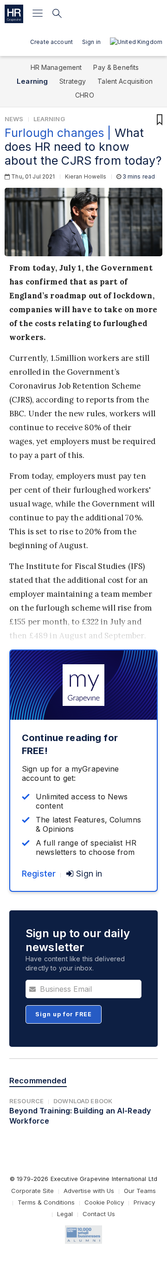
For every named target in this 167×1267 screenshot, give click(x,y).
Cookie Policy (104, 1202)
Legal (65, 1214)
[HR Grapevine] (14, 14)
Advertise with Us (89, 1190)
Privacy (144, 1202)
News (14, 119)
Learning (32, 81)
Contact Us (99, 1214)
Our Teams (140, 1190)
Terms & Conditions (46, 1202)
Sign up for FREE (63, 1014)
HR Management (56, 67)
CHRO (84, 95)
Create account (51, 41)
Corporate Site (32, 1190)
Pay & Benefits (116, 67)
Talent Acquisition (125, 81)
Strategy (72, 81)
